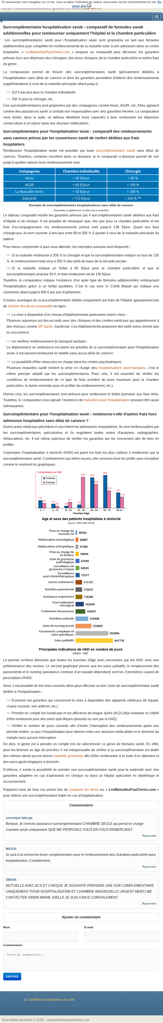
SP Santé (45, 326)
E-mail (88, 927)
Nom (6, 927)
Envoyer (12, 976)
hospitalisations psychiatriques (121, 368)
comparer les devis (83, 789)
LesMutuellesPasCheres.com (47, 52)
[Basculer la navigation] (156, 16)
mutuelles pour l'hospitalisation (107, 400)
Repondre (149, 835)
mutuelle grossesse (68, 756)
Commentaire (12, 945)
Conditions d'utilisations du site (51, 999)
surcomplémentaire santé (115, 150)
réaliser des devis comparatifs (30, 306)
